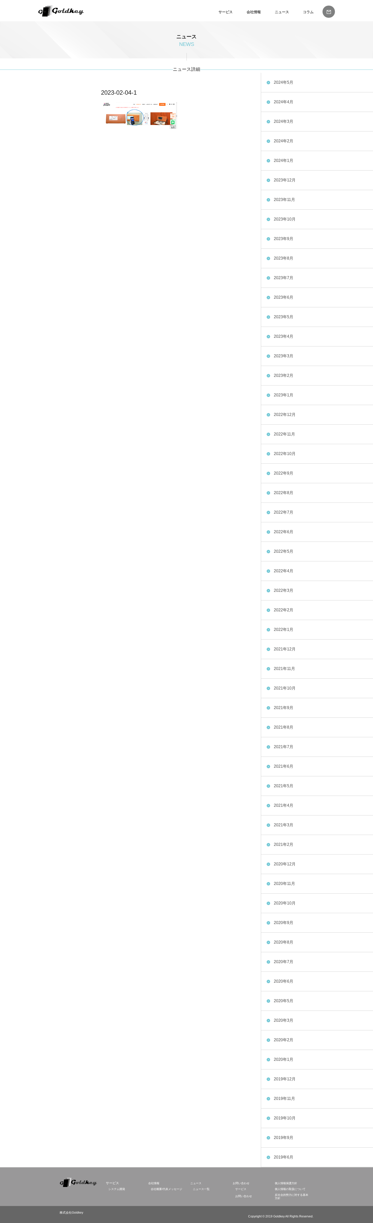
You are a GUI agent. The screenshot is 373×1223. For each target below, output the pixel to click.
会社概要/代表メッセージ (166, 1189)
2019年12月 (285, 1079)
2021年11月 (284, 668)
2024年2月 (283, 141)
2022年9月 (283, 473)
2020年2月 (283, 1040)
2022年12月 (285, 414)
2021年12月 (285, 649)
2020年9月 (283, 922)
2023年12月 (285, 180)
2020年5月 (283, 1001)
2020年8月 (283, 942)
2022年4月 (283, 571)
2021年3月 (283, 825)
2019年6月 (283, 1157)
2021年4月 (283, 805)
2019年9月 (283, 1137)
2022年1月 (283, 629)
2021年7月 (283, 747)
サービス (240, 1189)
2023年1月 (283, 395)
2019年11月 (284, 1098)
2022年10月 (285, 453)
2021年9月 (283, 708)
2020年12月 (285, 864)
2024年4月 (283, 102)
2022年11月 (284, 434)
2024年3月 (283, 121)
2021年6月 (283, 766)
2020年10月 (285, 903)
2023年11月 (284, 199)
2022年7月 (283, 512)
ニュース (282, 12)
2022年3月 (283, 590)
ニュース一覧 (201, 1189)
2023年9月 (283, 239)
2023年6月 (283, 297)
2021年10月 (285, 688)
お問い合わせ (241, 1183)
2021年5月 (283, 786)
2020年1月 (283, 1059)
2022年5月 (283, 551)
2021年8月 (283, 727)
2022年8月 (283, 493)
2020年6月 (283, 981)
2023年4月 (283, 336)
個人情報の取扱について (290, 1189)
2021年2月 (283, 844)
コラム (308, 12)
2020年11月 (284, 883)
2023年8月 (283, 258)
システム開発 (116, 1189)
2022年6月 (283, 532)
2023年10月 (285, 219)
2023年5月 (283, 317)
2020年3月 (283, 1020)
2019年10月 (285, 1118)
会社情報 (254, 12)
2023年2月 (283, 375)
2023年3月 (283, 356)
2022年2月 (283, 610)
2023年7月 (283, 278)
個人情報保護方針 (286, 1183)
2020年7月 (283, 962)
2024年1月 (283, 160)
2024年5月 (283, 82)
